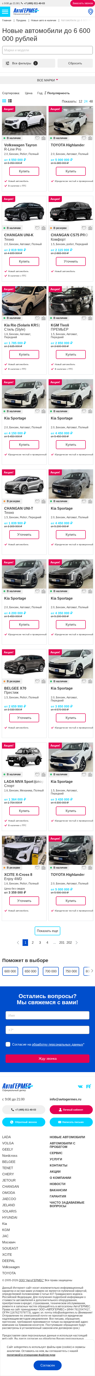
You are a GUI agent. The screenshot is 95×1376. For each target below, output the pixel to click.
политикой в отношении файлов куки (31, 1355)
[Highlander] (71, 120)
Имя (8, 1009)
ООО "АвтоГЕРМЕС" (31, 1280)
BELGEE (8, 1162)
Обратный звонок (25, 1122)
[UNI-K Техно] (24, 210)
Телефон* (11, 1024)
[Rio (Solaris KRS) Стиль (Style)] (24, 300)
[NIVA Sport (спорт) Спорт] (24, 757)
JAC (5, 1236)
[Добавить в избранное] (37, 137)
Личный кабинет (73, 1109)
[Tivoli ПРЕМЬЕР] (71, 300)
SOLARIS (9, 1211)
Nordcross (9, 1155)
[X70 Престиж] (24, 663)
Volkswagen (11, 1267)
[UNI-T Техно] (24, 484)
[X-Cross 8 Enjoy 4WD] (24, 850)
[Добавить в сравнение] (43, 137)
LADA (6, 1137)
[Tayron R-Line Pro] (24, 120)
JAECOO (9, 1199)
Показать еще (47, 931)
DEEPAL (8, 1261)
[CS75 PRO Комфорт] (71, 210)
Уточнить (71, 261)
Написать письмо (73, 1122)
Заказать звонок (82, 3)
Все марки (46, 80)
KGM (6, 1230)
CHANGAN (10, 1186)
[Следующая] (76, 942)
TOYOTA (9, 1273)
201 (62, 942)
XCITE (7, 1254)
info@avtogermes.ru (65, 1099)
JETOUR (9, 1180)
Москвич (8, 1242)
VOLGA (8, 1143)
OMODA (8, 1193)
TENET (7, 1168)
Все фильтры (24, 63)
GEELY (7, 1149)
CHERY (8, 1174)
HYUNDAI (9, 1217)
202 (69, 942)
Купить (24, 171)
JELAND (8, 1205)
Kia (4, 1223)
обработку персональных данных (57, 1044)
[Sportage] (24, 393)
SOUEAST (10, 1248)
